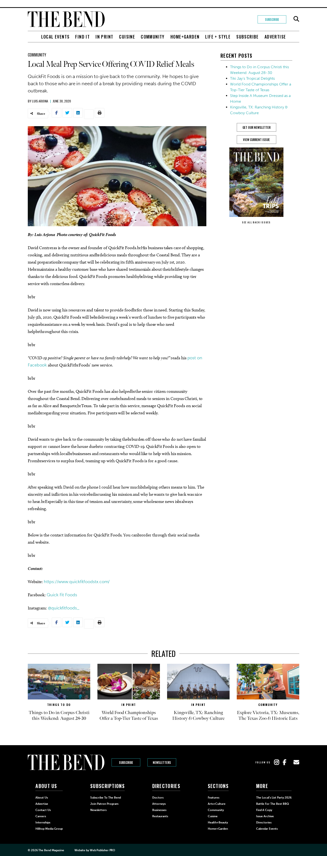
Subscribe (272, 19)
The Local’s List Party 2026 (274, 797)
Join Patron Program (104, 803)
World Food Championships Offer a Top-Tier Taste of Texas (129, 715)
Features (213, 797)
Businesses (159, 810)
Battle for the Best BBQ (272, 803)
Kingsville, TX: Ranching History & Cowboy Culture (198, 715)
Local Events (55, 37)
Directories (263, 822)
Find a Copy (264, 810)
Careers (40, 816)
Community (153, 37)
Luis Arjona (40, 100)
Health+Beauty (218, 822)
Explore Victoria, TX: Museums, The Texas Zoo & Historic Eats (268, 715)
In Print (104, 37)
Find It (82, 37)
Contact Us (43, 810)
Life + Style (218, 37)
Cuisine (127, 37)
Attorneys (159, 803)
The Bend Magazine (51, 850)
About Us (41, 797)
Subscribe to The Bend (105, 797)
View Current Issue (256, 139)
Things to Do (59, 705)
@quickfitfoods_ (63, 608)
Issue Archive (265, 816)
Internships (42, 822)
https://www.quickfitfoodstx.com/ (77, 581)
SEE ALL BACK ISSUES (256, 222)
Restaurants (160, 816)
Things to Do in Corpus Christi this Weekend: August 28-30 (59, 715)
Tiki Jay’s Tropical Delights (252, 78)
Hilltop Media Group (49, 828)
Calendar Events (267, 828)
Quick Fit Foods (62, 594)
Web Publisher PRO (102, 850)
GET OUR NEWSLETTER (256, 127)
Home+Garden (184, 37)
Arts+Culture (217, 803)
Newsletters (162, 762)
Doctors (158, 797)
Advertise (275, 37)
